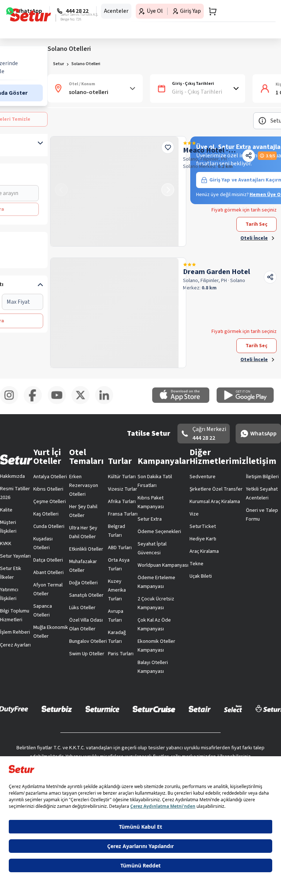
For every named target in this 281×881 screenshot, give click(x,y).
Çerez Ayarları (15, 645)
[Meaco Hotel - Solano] (114, 191)
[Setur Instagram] (12, 402)
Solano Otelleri (85, 64)
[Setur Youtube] (59, 402)
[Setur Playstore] (249, 401)
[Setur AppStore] (184, 401)
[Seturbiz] (56, 708)
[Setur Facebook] (36, 402)
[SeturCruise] (153, 708)
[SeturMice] (102, 708)
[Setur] (30, 15)
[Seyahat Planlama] (210, 11)
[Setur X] (83, 402)
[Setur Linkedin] (107, 402)
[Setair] (199, 708)
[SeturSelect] (233, 708)
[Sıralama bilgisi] (262, 120)
